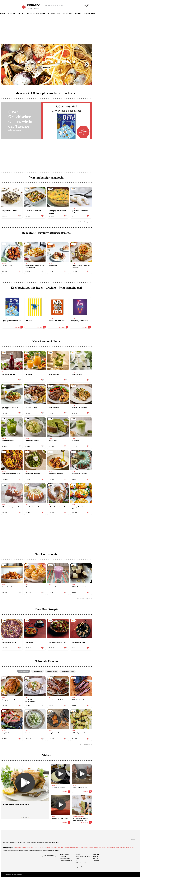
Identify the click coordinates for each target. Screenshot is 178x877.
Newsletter (63, 856)
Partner (78, 858)
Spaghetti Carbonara (69, 847)
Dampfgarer (54, 13)
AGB (77, 860)
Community (89, 13)
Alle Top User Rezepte (83, 598)
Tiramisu (10, 849)
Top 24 (21, 13)
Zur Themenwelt (85, 744)
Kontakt (78, 854)
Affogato (117, 847)
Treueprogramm (64, 854)
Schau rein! (46, 67)
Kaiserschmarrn (111, 847)
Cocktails (122, 847)
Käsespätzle (90, 847)
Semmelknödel (102, 847)
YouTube (95, 858)
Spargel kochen (30, 847)
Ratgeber (67, 13)
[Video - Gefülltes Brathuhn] (25, 782)
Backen (11, 13)
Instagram (96, 860)
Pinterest (95, 856)
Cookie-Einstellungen (66, 860)
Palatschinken (83, 847)
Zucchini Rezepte (129, 847)
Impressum (79, 865)
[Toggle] (87, 5)
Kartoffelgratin (47, 847)
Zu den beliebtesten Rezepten (81, 222)
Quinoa (77, 847)
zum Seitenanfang (49, 855)
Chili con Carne (39, 847)
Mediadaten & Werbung (83, 856)
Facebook (96, 854)
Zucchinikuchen (17, 847)
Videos (78, 13)
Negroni (96, 847)
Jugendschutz (80, 867)
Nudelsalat (54, 847)
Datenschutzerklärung (82, 862)
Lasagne (24, 847)
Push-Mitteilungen (65, 858)
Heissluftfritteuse (36, 13)
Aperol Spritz (60, 847)
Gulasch (5, 849)
